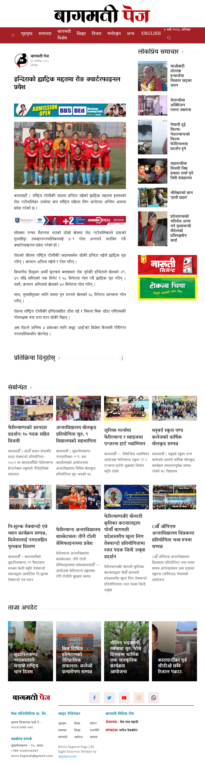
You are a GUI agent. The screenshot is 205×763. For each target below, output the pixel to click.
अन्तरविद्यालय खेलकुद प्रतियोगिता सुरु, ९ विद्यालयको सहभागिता (76, 434)
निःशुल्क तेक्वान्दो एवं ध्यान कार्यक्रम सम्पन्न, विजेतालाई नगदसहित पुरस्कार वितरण (27, 537)
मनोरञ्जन (114, 34)
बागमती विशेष (64, 35)
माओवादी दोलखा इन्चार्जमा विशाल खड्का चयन (181, 76)
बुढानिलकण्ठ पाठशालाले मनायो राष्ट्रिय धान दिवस (26, 663)
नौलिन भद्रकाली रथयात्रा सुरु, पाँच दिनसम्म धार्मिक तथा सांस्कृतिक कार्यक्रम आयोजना (125, 658)
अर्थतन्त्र (78, 737)
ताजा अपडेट (22, 608)
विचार (96, 34)
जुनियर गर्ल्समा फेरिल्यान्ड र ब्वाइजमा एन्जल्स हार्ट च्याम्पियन (124, 437)
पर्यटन (93, 724)
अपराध (93, 737)
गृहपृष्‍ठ (27, 34)
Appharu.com (67, 757)
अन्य (130, 34)
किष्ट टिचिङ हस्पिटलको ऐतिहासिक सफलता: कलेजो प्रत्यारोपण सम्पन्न (77, 661)
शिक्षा (81, 34)
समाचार (45, 34)
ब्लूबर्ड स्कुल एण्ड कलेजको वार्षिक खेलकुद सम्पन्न (167, 437)
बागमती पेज (40, 56)
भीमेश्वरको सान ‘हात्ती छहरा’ (181, 195)
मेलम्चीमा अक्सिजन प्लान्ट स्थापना (180, 105)
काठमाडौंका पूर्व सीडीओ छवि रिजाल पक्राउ (172, 666)
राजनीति (94, 731)
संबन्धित (17, 388)
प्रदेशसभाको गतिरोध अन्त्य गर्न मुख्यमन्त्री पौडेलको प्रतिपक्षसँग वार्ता (180, 229)
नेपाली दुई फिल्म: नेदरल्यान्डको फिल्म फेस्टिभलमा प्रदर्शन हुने (180, 137)
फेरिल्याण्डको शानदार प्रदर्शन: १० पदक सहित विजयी (28, 434)
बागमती (62, 737)
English (151, 34)
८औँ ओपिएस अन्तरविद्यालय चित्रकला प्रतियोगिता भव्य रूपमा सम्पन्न (173, 537)
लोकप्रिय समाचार (158, 52)
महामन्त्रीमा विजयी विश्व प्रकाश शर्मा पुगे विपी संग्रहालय (181, 171)
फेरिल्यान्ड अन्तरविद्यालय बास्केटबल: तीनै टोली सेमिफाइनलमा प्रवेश (78, 537)
